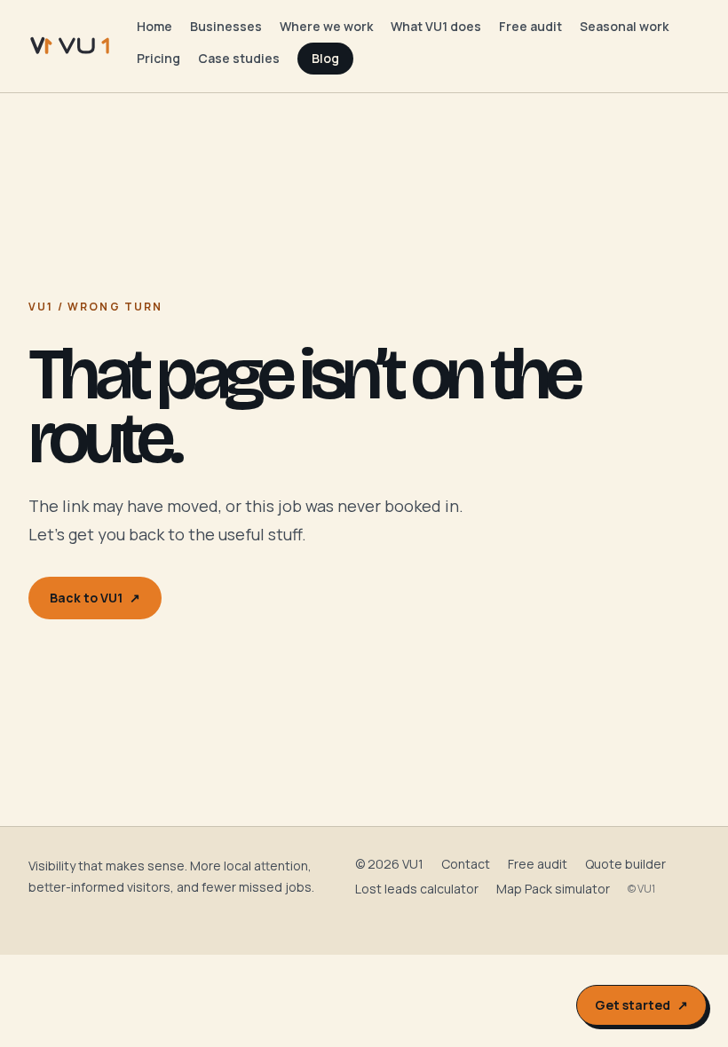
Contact (465, 863)
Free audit (530, 26)
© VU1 (641, 889)
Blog (325, 58)
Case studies (239, 58)
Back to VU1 (95, 597)
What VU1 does (436, 26)
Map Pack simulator (553, 888)
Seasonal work (624, 26)
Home (154, 26)
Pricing (158, 58)
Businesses (226, 26)
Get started (641, 1004)
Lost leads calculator (417, 888)
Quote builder (625, 863)
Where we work (326, 26)
